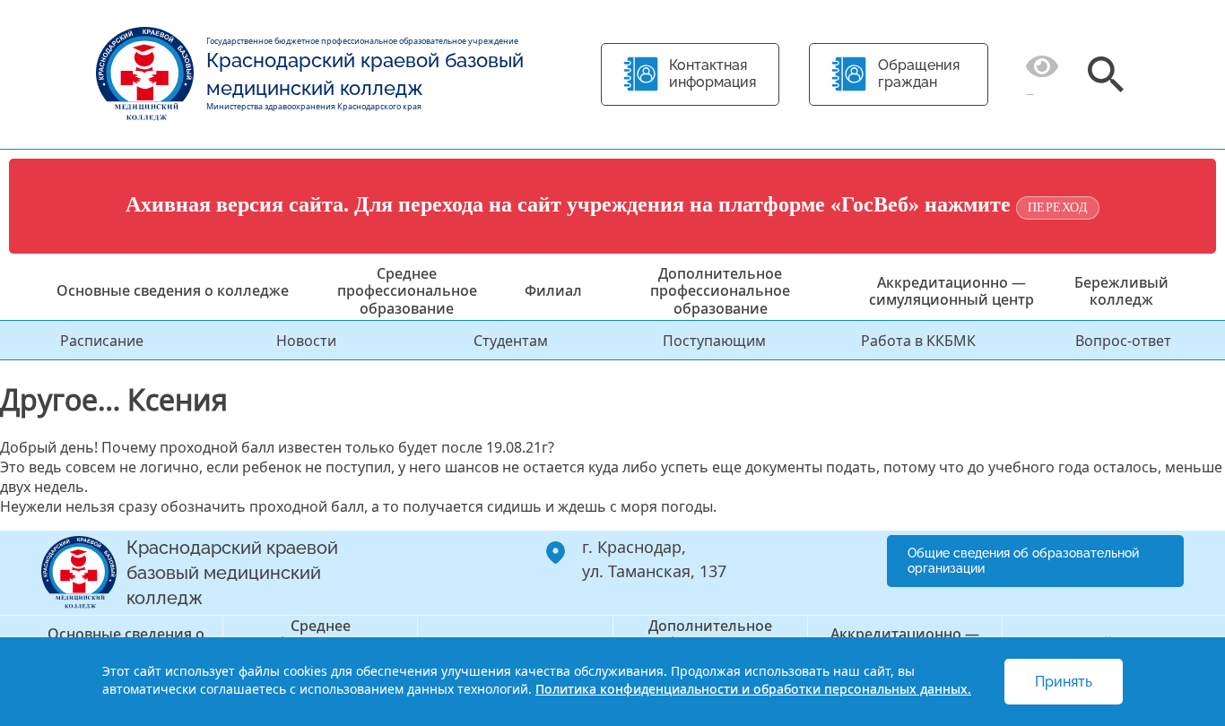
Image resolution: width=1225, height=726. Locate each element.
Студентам (510, 340)
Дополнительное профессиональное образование (720, 290)
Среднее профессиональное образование (407, 290)
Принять (1063, 681)
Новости (306, 340)
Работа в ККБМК (918, 340)
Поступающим (714, 340)
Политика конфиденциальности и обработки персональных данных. (753, 688)
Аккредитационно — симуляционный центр (951, 290)
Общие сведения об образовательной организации (1023, 560)
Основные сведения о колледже (172, 290)
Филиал (553, 290)
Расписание (101, 340)
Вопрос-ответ (1123, 340)
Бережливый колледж (1121, 290)
